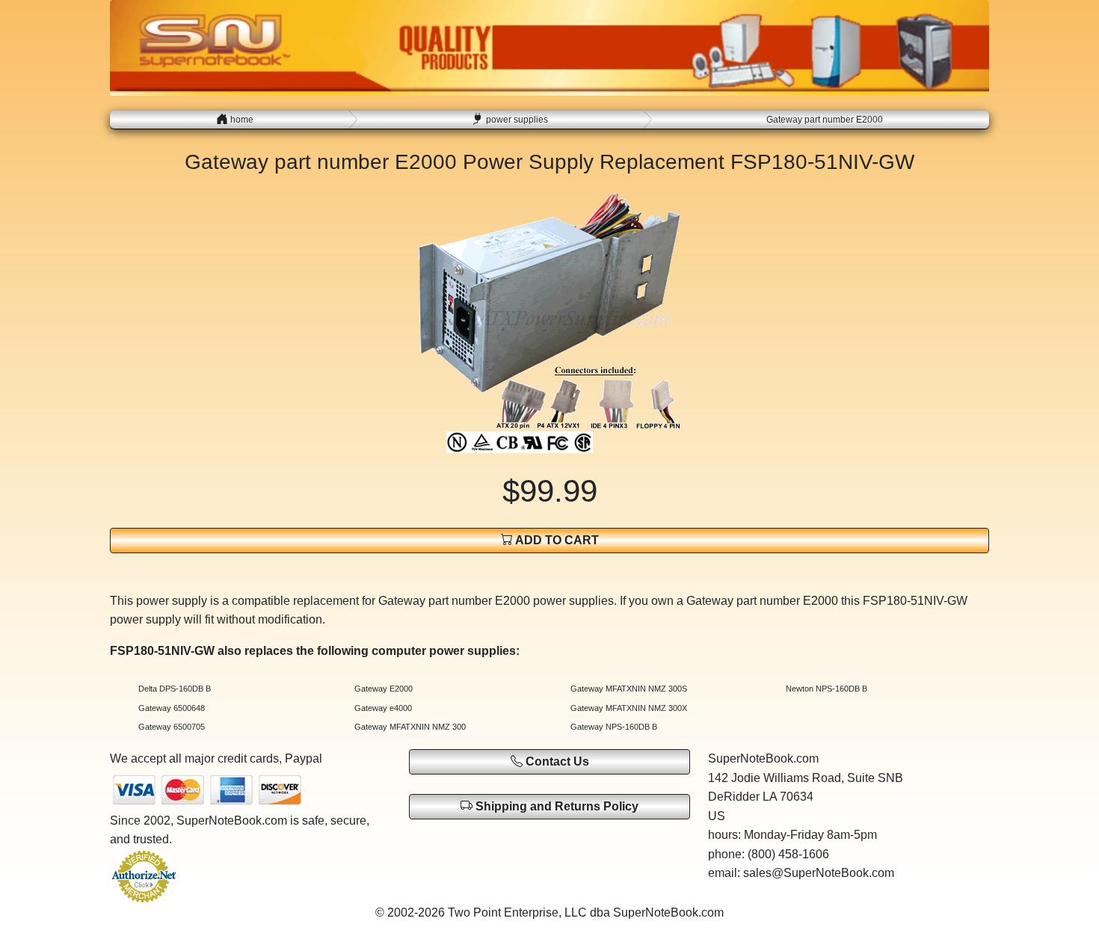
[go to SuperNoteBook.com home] (549, 46)
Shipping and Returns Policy (555, 806)
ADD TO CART (556, 540)
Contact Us (556, 761)
